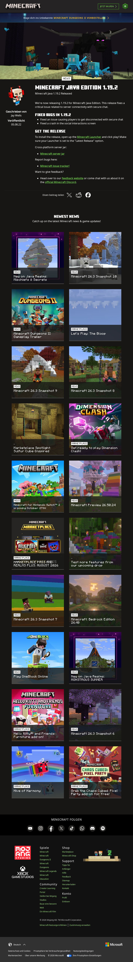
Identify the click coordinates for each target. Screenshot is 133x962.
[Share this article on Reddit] (79, 195)
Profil (64, 897)
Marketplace (67, 851)
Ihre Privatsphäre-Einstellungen (86, 955)
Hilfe (64, 872)
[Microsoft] (113, 944)
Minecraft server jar (52, 153)
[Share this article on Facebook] (88, 195)
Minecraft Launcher (89, 137)
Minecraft (44, 851)
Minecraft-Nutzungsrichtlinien (53, 925)
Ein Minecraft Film (48, 911)
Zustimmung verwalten (79, 925)
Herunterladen (68, 884)
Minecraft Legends (48, 871)
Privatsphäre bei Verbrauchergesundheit (52, 951)
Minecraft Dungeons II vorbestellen (80, 17)
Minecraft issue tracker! (54, 166)
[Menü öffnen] (125, 6)
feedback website (72, 178)
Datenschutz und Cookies (19, 951)
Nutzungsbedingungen (83, 951)
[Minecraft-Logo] (23, 6)
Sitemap (66, 880)
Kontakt (65, 888)
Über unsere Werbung (35, 955)
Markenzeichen (15, 955)
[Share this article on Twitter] (69, 195)
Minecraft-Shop (69, 855)
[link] (30, 828)
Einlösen (66, 901)
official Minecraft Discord (60, 182)
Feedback (66, 876)
